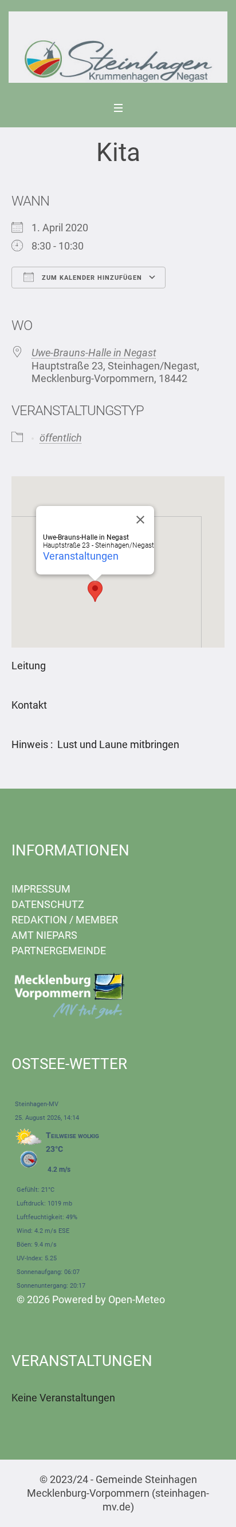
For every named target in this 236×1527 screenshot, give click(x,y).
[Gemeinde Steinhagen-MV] (118, 47)
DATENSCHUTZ (47, 904)
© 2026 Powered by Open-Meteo (91, 1299)
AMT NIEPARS (44, 935)
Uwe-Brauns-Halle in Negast (94, 353)
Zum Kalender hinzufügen (91, 278)
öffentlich (61, 438)
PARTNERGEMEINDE (58, 951)
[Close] (140, 519)
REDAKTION (39, 920)
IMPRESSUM (40, 889)
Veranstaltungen (81, 556)
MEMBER (97, 920)
